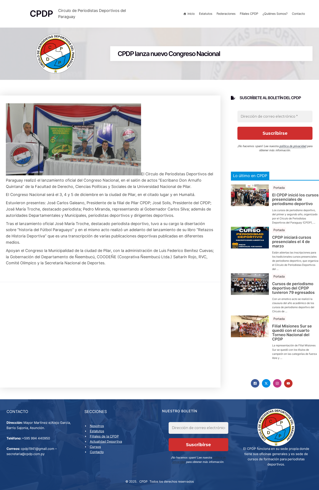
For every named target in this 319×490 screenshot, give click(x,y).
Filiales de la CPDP (104, 436)
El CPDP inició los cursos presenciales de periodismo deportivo (295, 199)
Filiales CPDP (249, 13)
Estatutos (205, 13)
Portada (279, 187)
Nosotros (97, 426)
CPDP (143, 481)
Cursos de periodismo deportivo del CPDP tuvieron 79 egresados (293, 288)
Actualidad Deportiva (106, 441)
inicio (191, 13)
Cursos (95, 447)
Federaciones (226, 13)
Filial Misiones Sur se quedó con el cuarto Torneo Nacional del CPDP (292, 332)
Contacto (298, 13)
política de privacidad (293, 146)
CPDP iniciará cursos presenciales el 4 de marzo (291, 241)
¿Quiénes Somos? (275, 13)
